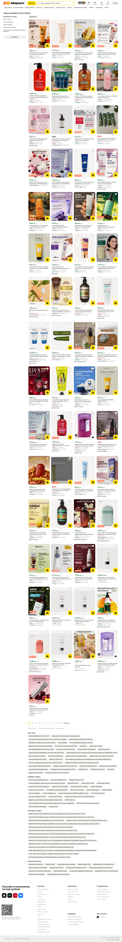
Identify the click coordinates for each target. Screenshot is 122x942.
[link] (39, 736)
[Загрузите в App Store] (4, 897)
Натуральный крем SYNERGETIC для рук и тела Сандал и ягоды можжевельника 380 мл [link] (39, 620)
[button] (33, 16)
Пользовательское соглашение (21, 938)
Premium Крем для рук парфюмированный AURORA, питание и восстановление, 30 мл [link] (61, 226)
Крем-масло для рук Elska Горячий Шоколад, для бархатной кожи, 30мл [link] (107, 355)
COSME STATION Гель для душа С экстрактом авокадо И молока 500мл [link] (84, 311)
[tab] (8, 8)
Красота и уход (41, 909)
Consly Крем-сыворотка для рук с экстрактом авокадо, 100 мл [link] (61, 400)
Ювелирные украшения (43, 931)
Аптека (39, 906)
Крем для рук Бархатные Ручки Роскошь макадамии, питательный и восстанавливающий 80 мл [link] (61, 311)
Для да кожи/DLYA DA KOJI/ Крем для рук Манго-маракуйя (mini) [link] (84, 53)
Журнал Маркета (72, 901)
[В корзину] (47, 45)
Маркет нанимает (101, 899)
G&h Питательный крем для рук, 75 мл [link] (38, 311)
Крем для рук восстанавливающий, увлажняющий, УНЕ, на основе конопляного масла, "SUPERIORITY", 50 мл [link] (62, 489)
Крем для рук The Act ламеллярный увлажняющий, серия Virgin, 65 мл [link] (38, 709)
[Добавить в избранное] (47, 21)
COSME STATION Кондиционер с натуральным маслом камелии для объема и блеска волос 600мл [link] (38, 96)
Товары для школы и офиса (44, 919)
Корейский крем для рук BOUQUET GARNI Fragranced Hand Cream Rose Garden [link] (106, 53)
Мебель (39, 891)
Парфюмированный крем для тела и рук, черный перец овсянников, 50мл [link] (107, 445)
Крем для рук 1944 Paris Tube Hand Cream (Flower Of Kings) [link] (61, 664)
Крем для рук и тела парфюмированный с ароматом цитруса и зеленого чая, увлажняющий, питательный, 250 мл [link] (106, 226)
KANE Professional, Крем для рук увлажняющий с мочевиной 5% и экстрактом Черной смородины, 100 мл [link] (62, 183)
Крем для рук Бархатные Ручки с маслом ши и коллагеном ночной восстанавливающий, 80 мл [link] (106, 490)
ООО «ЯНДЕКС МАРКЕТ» (113, 937)
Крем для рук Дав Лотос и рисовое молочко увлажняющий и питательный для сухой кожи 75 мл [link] (107, 183)
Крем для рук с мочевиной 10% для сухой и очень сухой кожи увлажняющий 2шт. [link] (84, 139)
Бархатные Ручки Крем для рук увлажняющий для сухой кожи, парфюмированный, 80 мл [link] (37, 533)
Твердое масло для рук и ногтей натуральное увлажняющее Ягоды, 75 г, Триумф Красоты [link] (38, 183)
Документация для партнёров (76, 922)
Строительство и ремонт (44, 926)
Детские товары (41, 929)
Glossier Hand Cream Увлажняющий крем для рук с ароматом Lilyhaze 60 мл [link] (39, 664)
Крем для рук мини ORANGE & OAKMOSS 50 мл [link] (105, 400)
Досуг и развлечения (43, 889)
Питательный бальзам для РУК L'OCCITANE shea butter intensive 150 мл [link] (62, 578)
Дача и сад (40, 914)
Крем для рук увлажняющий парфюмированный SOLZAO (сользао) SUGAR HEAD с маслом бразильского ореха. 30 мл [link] (38, 490)
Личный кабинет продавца (75, 917)
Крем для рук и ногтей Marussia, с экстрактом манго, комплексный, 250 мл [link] (106, 620)
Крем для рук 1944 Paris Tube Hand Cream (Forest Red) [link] (61, 620)
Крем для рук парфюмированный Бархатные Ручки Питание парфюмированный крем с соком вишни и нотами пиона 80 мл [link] (38, 139)
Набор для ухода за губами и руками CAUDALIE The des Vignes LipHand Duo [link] (84, 445)
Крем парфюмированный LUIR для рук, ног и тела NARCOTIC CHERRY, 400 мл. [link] (38, 400)
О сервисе (70, 896)
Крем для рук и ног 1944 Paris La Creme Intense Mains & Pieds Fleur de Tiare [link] (107, 578)
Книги (39, 916)
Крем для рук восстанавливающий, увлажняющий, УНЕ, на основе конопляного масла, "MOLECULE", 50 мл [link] (106, 139)
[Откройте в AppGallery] (15, 897)
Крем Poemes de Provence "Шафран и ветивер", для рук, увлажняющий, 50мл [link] (38, 267)
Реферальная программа (103, 891)
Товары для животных (43, 924)
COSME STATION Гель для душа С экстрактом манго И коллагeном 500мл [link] (61, 533)
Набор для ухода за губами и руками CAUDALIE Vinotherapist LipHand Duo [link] (107, 664)
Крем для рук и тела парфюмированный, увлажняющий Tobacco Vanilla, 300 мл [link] (84, 533)
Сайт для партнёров (73, 924)
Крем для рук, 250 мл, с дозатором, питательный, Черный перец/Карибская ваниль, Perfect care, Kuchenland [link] (61, 139)
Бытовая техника (41, 894)
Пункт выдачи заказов (103, 896)
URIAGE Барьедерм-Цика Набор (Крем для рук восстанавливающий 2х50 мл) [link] (38, 355)
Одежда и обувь (41, 901)
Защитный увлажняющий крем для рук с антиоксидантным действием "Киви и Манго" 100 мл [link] (61, 53)
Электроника (40, 899)
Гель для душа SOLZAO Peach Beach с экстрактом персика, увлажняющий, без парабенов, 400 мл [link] (107, 96)
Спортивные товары (42, 921)
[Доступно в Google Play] (9, 897)
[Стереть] (73, 3)
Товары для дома (41, 904)
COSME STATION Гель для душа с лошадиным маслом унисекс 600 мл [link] (84, 96)
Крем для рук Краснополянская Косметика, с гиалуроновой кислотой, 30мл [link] (83, 226)
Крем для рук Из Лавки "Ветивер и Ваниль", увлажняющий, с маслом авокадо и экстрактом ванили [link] (61, 355)
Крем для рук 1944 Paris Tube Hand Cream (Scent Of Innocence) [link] (84, 620)
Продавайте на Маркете (74, 919)
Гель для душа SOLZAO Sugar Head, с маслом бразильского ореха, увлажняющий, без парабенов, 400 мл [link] (38, 226)
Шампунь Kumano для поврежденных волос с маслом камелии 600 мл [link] (60, 444)
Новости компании (102, 889)
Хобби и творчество (42, 911)
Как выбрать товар (73, 889)
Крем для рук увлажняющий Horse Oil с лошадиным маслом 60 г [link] (38, 53)
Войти (115, 3)
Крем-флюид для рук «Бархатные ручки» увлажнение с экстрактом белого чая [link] (84, 490)
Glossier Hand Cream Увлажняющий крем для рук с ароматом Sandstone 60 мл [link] (107, 533)
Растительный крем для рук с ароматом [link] (83, 666)
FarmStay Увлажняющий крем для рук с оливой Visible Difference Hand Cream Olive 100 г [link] (38, 578)
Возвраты (70, 899)
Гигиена (39, 896)
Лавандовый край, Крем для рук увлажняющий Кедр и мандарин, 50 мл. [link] (84, 355)
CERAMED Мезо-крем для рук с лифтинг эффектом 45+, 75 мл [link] (105, 311)
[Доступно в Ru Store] (20, 897)
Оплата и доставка (73, 891)
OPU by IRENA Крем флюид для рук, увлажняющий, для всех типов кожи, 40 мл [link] (107, 267)
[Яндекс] (118, 939)
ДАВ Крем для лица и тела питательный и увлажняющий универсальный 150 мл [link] (83, 400)
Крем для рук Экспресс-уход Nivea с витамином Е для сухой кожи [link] (84, 183)
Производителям (101, 894)
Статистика (7, 938)
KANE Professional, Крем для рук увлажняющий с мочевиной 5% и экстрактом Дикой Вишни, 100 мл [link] (84, 578)
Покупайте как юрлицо (74, 894)
